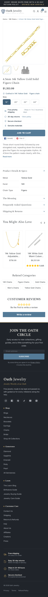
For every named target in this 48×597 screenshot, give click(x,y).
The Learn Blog (10, 485)
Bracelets (7, 422)
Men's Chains (13, 288)
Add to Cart (24, 133)
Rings (6, 413)
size (5, 97)
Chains (6, 430)
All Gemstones (9, 473)
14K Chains (13, 19)
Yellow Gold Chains (33, 288)
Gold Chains (40, 282)
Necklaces (8, 417)
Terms (14, 590)
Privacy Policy (35, 362)
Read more (7, 157)
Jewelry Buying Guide (13, 494)
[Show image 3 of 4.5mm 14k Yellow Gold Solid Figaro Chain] (25, 70)
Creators (7, 537)
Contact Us (8, 511)
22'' (25, 102)
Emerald (7, 460)
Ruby (6, 464)
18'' (6, 102)
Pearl (6, 468)
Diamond (7, 451)
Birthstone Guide (10, 490)
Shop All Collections (12, 439)
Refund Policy (23, 590)
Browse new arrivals (33, 4)
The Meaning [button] (9, 198)
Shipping (7, 515)
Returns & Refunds (11, 520)
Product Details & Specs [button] (15, 171)
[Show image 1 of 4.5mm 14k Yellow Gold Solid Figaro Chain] (7, 70)
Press (6, 541)
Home (5, 19)
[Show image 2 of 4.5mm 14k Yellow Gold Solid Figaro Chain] (16, 70)
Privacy (6, 590)
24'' (35, 102)
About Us (7, 528)
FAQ (5, 524)
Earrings (7, 426)
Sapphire (7, 456)
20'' (16, 102)
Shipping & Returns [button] (13, 211)
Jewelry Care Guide (12, 498)
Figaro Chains (23, 282)
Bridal (6, 434)
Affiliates (7, 532)
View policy (26, 117)
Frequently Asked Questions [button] (17, 204)
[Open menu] (45, 11)
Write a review (24, 314)
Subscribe (24, 356)
